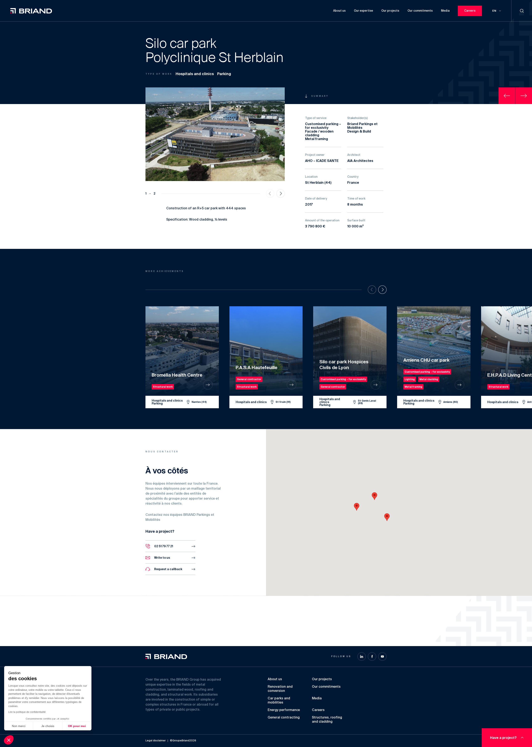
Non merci (18, 726)
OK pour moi (77, 726)
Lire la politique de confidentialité (27, 712)
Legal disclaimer (155, 741)
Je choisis (47, 726)
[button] (356, 507)
